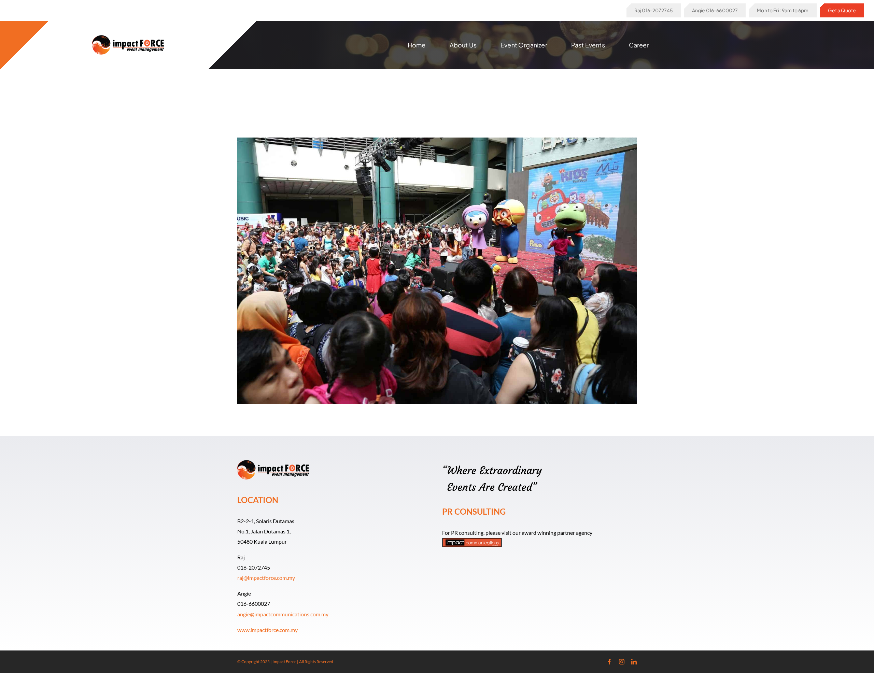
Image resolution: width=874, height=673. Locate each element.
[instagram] (621, 661)
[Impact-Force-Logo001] (128, 37)
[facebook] (609, 661)
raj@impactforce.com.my (266, 577)
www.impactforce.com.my (267, 630)
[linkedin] (634, 661)
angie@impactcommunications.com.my (282, 614)
